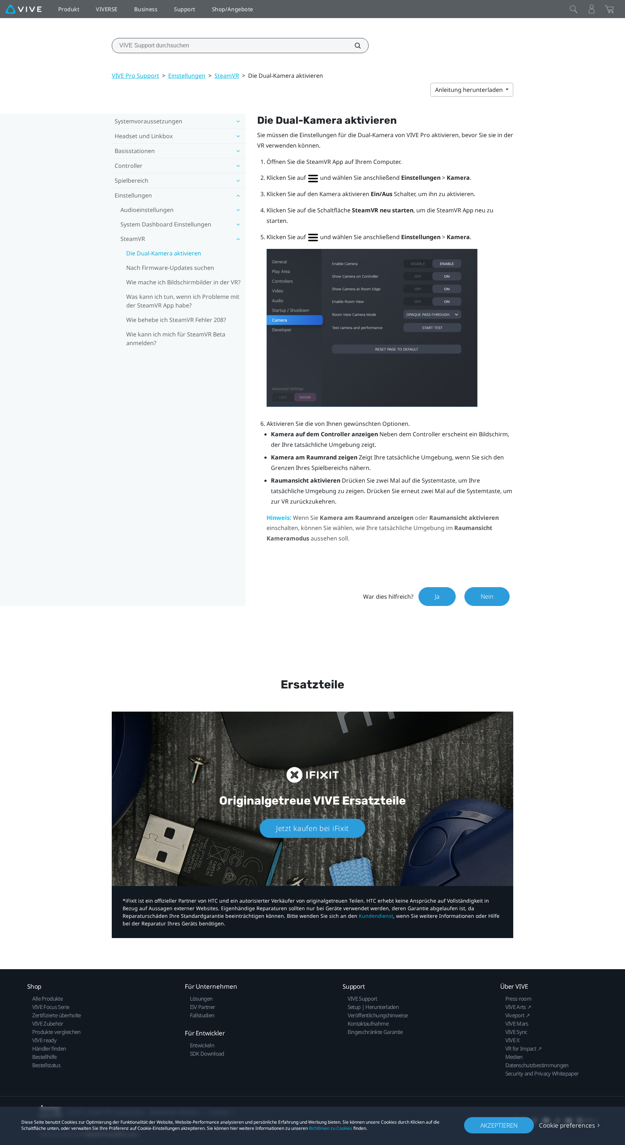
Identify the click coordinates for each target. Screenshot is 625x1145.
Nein (487, 596)
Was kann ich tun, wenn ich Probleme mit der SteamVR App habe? (182, 301)
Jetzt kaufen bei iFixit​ (312, 828)
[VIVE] (23, 9)
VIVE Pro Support (135, 76)
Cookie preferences (567, 1125)
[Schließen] (574, 9)
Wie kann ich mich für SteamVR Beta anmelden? (175, 338)
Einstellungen (186, 76)
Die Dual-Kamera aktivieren (163, 253)
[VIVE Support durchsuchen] (353, 45)
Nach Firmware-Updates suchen (170, 268)
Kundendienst (376, 915)
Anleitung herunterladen (469, 90)
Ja (437, 596)
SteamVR (226, 76)
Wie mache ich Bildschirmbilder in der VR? (183, 282)
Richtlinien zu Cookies (330, 1128)
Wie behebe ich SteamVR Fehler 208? (176, 320)
